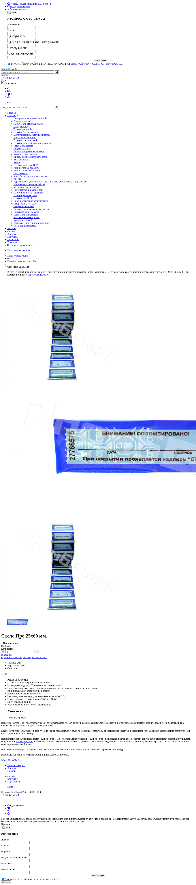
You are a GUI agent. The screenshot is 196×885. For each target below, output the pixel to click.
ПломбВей (13, 69)
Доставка (12, 234)
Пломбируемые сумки (25, 195)
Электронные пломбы (25, 225)
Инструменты (20, 173)
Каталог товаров (16, 765)
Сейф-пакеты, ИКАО (24, 203)
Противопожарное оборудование (30, 201)
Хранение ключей (22, 220)
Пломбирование (24, 741)
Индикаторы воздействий (27, 170)
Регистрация (101, 60)
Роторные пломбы (23, 121)
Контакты (12, 236)
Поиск (10, 787)
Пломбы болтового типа (26, 132)
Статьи (11, 231)
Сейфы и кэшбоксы (23, 206)
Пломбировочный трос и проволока (32, 143)
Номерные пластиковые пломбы (30, 118)
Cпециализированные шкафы (29, 151)
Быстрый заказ (39, 657)
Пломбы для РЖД (22, 198)
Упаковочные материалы (26, 217)
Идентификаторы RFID (25, 165)
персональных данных (46, 879)
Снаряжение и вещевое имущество (31, 209)
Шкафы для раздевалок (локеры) (30, 157)
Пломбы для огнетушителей (28, 123)
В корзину (6, 654)
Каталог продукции (17, 255)
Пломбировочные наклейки (28, 192)
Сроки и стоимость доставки (16, 657)
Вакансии (12, 242)
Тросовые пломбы (22, 129)
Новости (11, 228)
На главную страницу (18, 250)
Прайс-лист (13, 239)
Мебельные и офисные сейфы (29, 184)
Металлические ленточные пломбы (32, 134)
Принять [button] (5, 824)
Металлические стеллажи (26, 187)
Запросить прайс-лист (21, 245)
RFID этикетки (21, 159)
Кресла (17, 179)
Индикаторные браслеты (26, 168)
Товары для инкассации (25, 214)
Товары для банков (23, 145)
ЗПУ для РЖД (20, 126)
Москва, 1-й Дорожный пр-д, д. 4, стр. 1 (30, 3)
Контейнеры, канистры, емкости (30, 176)
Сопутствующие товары (26, 212)
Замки (16, 162)
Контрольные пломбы (24, 137)
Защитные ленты (22, 148)
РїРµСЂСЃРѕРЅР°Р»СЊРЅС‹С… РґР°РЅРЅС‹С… (97, 63)
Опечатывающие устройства (28, 190)
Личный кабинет (18, 9)
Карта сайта (13, 781)
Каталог (11, 115)
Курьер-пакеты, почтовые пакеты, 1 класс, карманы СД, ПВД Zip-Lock (50, 181)
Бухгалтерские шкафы (25, 154)
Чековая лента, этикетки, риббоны (31, 223)
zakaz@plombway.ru (20, 6)
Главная (11, 112)
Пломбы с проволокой (25, 140)
